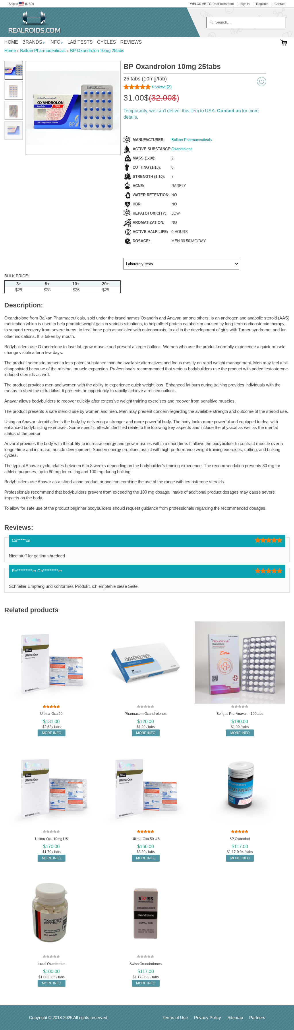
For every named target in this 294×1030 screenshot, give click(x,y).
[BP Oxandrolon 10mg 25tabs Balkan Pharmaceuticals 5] (13, 130)
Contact (279, 3)
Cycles (106, 42)
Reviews (131, 42)
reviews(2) (162, 86)
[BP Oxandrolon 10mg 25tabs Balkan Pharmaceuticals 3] (13, 90)
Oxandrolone (181, 149)
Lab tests (80, 42)
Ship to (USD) (21, 3)
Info (54, 42)
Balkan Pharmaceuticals (191, 140)
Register (262, 3)
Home (11, 42)
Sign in (244, 3)
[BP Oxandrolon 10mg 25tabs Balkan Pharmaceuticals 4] (13, 110)
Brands (32, 42)
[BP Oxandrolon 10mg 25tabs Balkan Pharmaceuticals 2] (73, 108)
